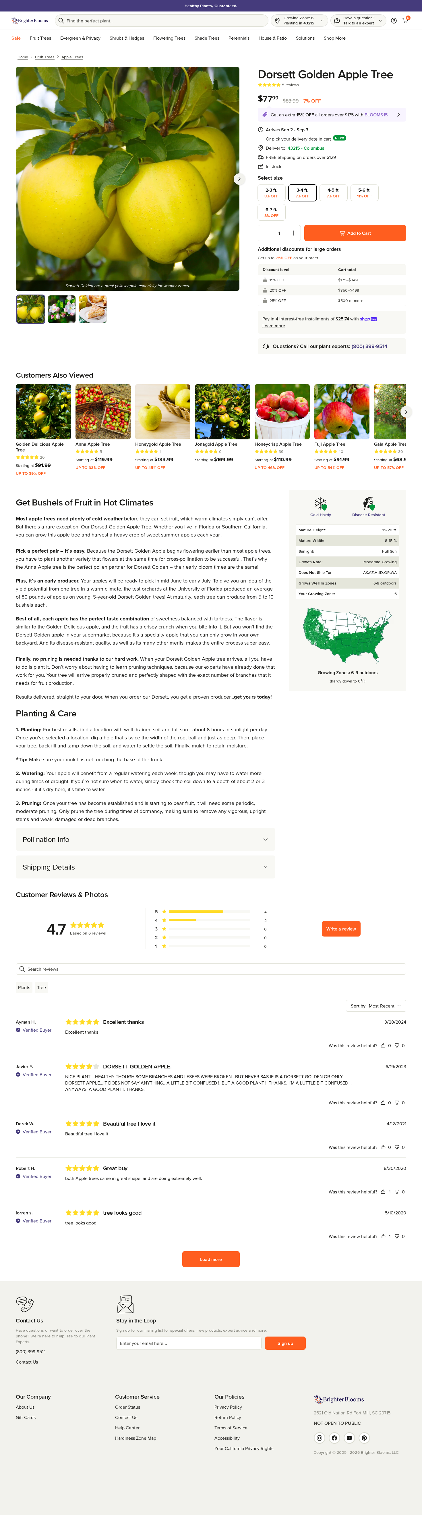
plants (24, 987)
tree (41, 987)
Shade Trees (207, 38)
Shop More (335, 38)
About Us (25, 1407)
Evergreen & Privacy (80, 38)
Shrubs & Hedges (127, 38)
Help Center (127, 1427)
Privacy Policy (228, 1407)
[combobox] (376, 1006)
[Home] (29, 20)
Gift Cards (26, 1417)
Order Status (127, 1407)
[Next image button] (239, 178)
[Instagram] (319, 1438)
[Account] (394, 21)
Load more (211, 1259)
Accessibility (227, 1438)
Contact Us (27, 1361)
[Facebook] (334, 1438)
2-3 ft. (271, 192)
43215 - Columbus (306, 148)
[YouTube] (349, 1438)
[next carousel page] (406, 412)
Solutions (305, 38)
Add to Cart (359, 233)
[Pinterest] (364, 1438)
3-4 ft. (302, 192)
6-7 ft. (271, 212)
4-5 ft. (333, 192)
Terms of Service (230, 1427)
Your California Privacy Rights (243, 1448)
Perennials (239, 38)
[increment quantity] (294, 233)
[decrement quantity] (265, 233)
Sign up (285, 1343)
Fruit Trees (40, 38)
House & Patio (273, 38)
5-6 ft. (364, 192)
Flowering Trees (169, 38)
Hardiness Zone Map (135, 1438)
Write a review (341, 928)
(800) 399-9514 (369, 346)
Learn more (273, 325)
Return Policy (227, 1417)
